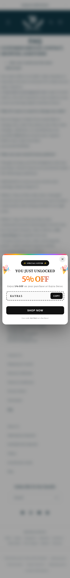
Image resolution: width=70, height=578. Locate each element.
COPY (56, 296)
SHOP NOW (35, 310)
